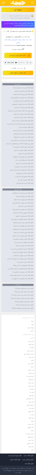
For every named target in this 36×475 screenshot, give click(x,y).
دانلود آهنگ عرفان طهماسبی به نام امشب (23, 226)
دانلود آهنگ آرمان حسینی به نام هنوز (24, 91)
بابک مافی (31, 402)
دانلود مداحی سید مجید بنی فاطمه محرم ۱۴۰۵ (22, 298)
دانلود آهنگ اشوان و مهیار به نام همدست (23, 239)
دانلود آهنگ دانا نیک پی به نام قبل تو (24, 167)
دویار (32, 450)
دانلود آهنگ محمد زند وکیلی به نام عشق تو (22, 104)
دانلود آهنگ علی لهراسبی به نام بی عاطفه (23, 265)
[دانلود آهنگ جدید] (18, 2)
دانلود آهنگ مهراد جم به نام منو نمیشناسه (23, 223)
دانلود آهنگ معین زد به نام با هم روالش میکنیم (21, 275)
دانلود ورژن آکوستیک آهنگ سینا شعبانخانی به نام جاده (19, 144)
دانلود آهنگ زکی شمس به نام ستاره (24, 163)
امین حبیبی (31, 383)
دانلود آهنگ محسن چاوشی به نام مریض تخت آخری (20, 259)
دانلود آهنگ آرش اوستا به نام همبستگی (23, 134)
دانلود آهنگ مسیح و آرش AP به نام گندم (23, 213)
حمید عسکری (30, 443)
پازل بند (32, 415)
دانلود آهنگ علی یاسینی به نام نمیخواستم (23, 229)
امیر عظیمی (31, 379)
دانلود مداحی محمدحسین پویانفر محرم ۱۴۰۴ (22, 308)
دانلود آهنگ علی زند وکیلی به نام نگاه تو (23, 256)
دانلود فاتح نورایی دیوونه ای (18, 55)
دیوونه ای (18, 9)
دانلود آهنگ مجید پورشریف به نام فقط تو (23, 157)
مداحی (32, 331)
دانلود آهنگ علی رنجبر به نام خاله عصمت (23, 94)
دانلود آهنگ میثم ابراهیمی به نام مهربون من (22, 279)
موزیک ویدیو (31, 328)
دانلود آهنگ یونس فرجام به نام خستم (24, 108)
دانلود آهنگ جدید (25, 37)
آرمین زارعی (31, 341)
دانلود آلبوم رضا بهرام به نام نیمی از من (24, 242)
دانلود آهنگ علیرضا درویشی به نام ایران (23, 150)
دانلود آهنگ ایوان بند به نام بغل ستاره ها (23, 88)
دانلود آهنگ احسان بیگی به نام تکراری (23, 117)
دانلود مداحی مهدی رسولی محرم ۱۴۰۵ (24, 302)
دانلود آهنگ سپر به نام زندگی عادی (24, 183)
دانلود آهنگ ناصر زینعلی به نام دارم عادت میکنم (21, 170)
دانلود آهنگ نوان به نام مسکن (25, 206)
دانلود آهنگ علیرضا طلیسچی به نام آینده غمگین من (20, 269)
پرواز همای (31, 418)
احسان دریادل (30, 351)
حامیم (32, 431)
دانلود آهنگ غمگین (15, 460)
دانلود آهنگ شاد (29, 464)
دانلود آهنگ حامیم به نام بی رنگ (25, 262)
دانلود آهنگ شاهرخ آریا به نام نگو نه (24, 177)
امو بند (32, 367)
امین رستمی (31, 386)
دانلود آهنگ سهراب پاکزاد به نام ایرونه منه (23, 147)
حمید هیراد (31, 447)
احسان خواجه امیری (29, 354)
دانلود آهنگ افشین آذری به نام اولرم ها (23, 101)
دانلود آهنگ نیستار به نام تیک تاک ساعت (23, 131)
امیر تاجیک (31, 373)
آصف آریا (32, 348)
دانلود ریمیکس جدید (28, 460)
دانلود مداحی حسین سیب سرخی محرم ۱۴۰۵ (22, 295)
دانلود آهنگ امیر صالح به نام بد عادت (24, 160)
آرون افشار (31, 344)
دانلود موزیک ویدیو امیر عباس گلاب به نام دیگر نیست (20, 124)
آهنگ (12, 68)
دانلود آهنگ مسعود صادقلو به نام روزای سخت (22, 219)
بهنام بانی (31, 408)
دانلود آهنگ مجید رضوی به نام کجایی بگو (23, 203)
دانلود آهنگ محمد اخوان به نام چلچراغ (23, 137)
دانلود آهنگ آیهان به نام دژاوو (26, 154)
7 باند (32, 338)
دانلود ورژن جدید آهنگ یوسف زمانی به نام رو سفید (20, 111)
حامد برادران (31, 424)
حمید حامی (31, 440)
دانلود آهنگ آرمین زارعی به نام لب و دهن (23, 236)
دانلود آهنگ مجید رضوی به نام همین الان (23, 210)
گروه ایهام (31, 395)
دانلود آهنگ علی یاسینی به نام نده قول (23, 200)
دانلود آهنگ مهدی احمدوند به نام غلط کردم (22, 193)
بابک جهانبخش (30, 399)
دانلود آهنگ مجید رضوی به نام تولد (24, 246)
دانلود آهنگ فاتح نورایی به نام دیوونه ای (21, 31)
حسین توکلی (31, 437)
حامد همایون (31, 427)
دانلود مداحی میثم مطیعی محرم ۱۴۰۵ (24, 288)
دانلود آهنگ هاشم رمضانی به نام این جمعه (22, 121)
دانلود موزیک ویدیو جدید (15, 455)
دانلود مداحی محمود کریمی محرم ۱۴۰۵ (24, 292)
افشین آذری (31, 364)
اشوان (32, 360)
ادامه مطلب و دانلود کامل (18, 73)
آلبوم (32, 324)
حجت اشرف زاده (30, 434)
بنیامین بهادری (30, 405)
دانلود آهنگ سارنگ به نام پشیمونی (24, 173)
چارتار (32, 421)
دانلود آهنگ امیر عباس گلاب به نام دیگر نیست (22, 140)
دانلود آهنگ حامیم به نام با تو (26, 127)
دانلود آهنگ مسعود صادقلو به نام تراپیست (22, 252)
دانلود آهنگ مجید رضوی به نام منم (24, 196)
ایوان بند (31, 392)
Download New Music (10, 46)
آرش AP (32, 389)
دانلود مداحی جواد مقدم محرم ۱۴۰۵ (24, 305)
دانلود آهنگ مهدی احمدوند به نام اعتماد (23, 233)
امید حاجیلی (31, 370)
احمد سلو (31, 357)
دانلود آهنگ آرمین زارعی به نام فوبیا (24, 216)
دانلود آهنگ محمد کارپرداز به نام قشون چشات (22, 98)
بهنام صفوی (31, 411)
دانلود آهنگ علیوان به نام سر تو (25, 180)
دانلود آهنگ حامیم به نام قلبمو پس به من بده (22, 249)
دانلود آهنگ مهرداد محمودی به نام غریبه (23, 114)
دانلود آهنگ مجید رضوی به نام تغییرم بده (23, 272)
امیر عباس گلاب (30, 376)
